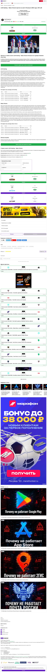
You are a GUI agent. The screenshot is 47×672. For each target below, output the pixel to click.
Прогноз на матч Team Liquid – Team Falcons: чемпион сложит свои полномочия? (16, 342)
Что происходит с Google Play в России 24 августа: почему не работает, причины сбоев (5, 393)
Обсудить (12, 234)
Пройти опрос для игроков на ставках (23, 144)
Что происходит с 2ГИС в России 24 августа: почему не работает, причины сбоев (27, 393)
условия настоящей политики (21, 668)
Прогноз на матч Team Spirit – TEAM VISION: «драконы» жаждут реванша (14, 335)
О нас (1, 617)
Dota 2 (27, 246)
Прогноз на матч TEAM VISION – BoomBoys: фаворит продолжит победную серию (16, 375)
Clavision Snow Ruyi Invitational (7, 248)
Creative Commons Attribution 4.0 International (21, 656)
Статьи (2, 486)
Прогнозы (9, 246)
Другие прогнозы (5, 264)
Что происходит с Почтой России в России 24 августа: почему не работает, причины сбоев (37, 393)
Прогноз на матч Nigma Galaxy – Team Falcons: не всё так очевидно (13, 356)
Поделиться (42, 251)
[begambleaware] (23, 663)
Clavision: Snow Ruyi (17, 248)
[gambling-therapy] (29, 663)
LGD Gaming (31, 246)
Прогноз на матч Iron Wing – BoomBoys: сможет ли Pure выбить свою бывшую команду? (17, 349)
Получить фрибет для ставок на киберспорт (23, 65)
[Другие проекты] (4, 1)
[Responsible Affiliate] (35, 663)
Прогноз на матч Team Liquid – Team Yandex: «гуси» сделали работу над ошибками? (16, 363)
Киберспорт (14, 246)
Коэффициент (4, 167)
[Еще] (45, 1)
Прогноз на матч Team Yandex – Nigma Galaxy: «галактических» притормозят (15, 328)
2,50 (26, 155)
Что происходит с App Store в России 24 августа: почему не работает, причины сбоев (16, 393)
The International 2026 (5, 3)
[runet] (2, 663)
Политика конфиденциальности (5, 621)
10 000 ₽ (35, 30)
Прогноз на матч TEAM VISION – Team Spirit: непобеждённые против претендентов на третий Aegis (19, 269)
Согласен (23, 670)
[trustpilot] (17, 663)
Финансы (2, 625)
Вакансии (2, 618)
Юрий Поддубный (7, 19)
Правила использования (4, 620)
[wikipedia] (11, 663)
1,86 (29, 153)
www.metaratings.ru (11, 641)
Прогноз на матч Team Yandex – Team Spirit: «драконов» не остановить (14, 292)
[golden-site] (5, 663)
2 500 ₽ (35, 190)
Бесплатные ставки (21, 246)
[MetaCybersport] (4, 638)
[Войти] (44, 1)
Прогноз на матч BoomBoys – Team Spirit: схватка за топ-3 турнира (13, 299)
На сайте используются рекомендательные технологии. (9, 659)
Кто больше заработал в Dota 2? (18, 3)
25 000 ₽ (35, 201)
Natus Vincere (3, 246)
